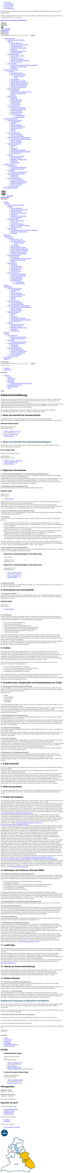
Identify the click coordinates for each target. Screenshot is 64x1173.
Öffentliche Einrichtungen (14, 120)
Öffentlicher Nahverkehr (17, 156)
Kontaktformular (11, 434)
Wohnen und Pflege (16, 142)
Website (9, 436)
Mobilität (10, 155)
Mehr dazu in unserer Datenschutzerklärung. (14, 20)
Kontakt (9, 377)
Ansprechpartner (19, 76)
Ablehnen (3, 23)
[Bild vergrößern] (32, 1154)
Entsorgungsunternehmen (18, 109)
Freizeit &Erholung (6, 333)
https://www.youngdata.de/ (20, 866)
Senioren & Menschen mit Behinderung (18, 137)
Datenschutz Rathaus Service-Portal (21, 383)
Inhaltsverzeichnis (12, 386)
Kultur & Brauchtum (13, 186)
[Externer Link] (32, 1133)
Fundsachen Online (16, 101)
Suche (32, 35)
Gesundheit (14, 148)
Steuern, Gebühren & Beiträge (19, 84)
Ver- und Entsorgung (13, 106)
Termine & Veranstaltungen (19, 48)
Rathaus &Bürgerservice (8, 235)
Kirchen (13, 131)
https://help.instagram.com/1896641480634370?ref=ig (17, 813)
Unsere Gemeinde (9, 38)
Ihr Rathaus (10, 71)
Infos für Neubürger (16, 100)
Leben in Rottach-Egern (11, 118)
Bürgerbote (14, 49)
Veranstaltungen (12, 166)
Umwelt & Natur (12, 63)
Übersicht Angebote (16, 134)
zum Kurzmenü (8, 7)
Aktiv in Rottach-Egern (17, 180)
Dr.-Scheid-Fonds (16, 153)
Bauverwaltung (15, 79)
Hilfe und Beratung (16, 140)
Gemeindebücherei (16, 125)
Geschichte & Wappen (17, 59)
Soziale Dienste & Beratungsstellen (21, 151)
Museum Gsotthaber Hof (18, 126)
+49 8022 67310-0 (15, 1080)
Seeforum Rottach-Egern (18, 169)
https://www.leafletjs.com (8, 963)
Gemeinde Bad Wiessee (11, 1109)
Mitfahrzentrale (15, 162)
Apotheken (14, 145)
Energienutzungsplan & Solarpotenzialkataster (24, 65)
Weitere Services (12, 96)
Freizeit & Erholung (9, 164)
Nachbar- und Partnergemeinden (20, 60)
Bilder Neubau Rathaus (11, 188)
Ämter (16, 78)
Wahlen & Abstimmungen (18, 93)
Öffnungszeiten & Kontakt (18, 81)
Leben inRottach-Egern (8, 286)
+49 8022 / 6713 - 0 (12, 431)
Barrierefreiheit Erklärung (14, 385)
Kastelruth (7, 1120)
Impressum (10, 380)
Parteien (13, 95)
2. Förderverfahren (19, 117)
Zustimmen (4, 25)
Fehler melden (11, 378)
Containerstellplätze (16, 112)
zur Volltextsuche (9, 8)
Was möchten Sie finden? (8, 35)
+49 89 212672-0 (14, 572)
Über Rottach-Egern (13, 54)
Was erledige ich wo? (17, 73)
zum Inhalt (7, 2)
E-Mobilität (14, 68)
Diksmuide (7, 1121)
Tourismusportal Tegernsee (12, 1127)
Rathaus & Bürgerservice (11, 70)
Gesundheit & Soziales (13, 144)
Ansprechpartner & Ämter (18, 74)
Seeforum (13, 129)
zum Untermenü (8, 5)
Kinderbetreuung (15, 122)
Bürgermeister (15, 90)
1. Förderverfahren (19, 115)
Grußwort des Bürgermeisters (15, 40)
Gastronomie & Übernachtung (16, 173)
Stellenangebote (15, 103)
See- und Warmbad (16, 128)
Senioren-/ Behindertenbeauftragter (21, 139)
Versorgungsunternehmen (18, 107)
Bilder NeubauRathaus (8, 358)
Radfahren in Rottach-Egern (19, 67)
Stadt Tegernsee (8, 1114)
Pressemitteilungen (16, 46)
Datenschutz (7, 370)
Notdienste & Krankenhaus (18, 51)
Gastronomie (14, 175)
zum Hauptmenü (9, 3)
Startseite (7, 368)
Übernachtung (15, 177)
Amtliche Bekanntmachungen (19, 45)
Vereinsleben (11, 170)
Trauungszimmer (16, 104)
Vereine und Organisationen (19, 172)
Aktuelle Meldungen (16, 43)
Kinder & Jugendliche (13, 133)
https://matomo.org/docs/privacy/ (30, 941)
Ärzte (12, 147)
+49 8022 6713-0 (14, 1062)
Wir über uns (14, 57)
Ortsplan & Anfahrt (16, 62)
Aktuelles (10, 41)
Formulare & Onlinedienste (18, 87)
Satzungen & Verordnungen (19, 85)
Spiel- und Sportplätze (17, 136)
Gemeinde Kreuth (9, 1112)
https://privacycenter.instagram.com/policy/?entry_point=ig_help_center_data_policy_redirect (21, 823)
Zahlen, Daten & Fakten (17, 56)
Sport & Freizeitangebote (14, 178)
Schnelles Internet (16, 114)
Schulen (13, 123)
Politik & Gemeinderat (13, 89)
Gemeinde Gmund (9, 1111)
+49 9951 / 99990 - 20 (13, 460)
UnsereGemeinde (7, 202)
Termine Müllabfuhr (16, 52)
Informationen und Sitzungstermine (21, 92)
